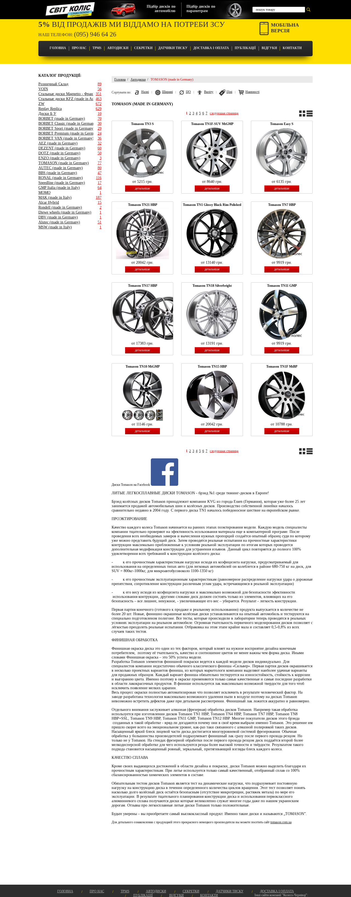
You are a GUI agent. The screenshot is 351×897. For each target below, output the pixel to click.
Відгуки (269, 48)
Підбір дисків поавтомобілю (161, 8)
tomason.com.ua (280, 822)
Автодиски (117, 48)
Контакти (292, 48)
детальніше (142, 188)
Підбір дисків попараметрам (200, 8)
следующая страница (224, 113)
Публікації (245, 48)
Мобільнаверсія (285, 27)
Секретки (143, 48)
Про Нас (79, 48)
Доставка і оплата (211, 48)
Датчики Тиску (173, 48)
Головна (58, 48)
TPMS (96, 48)
